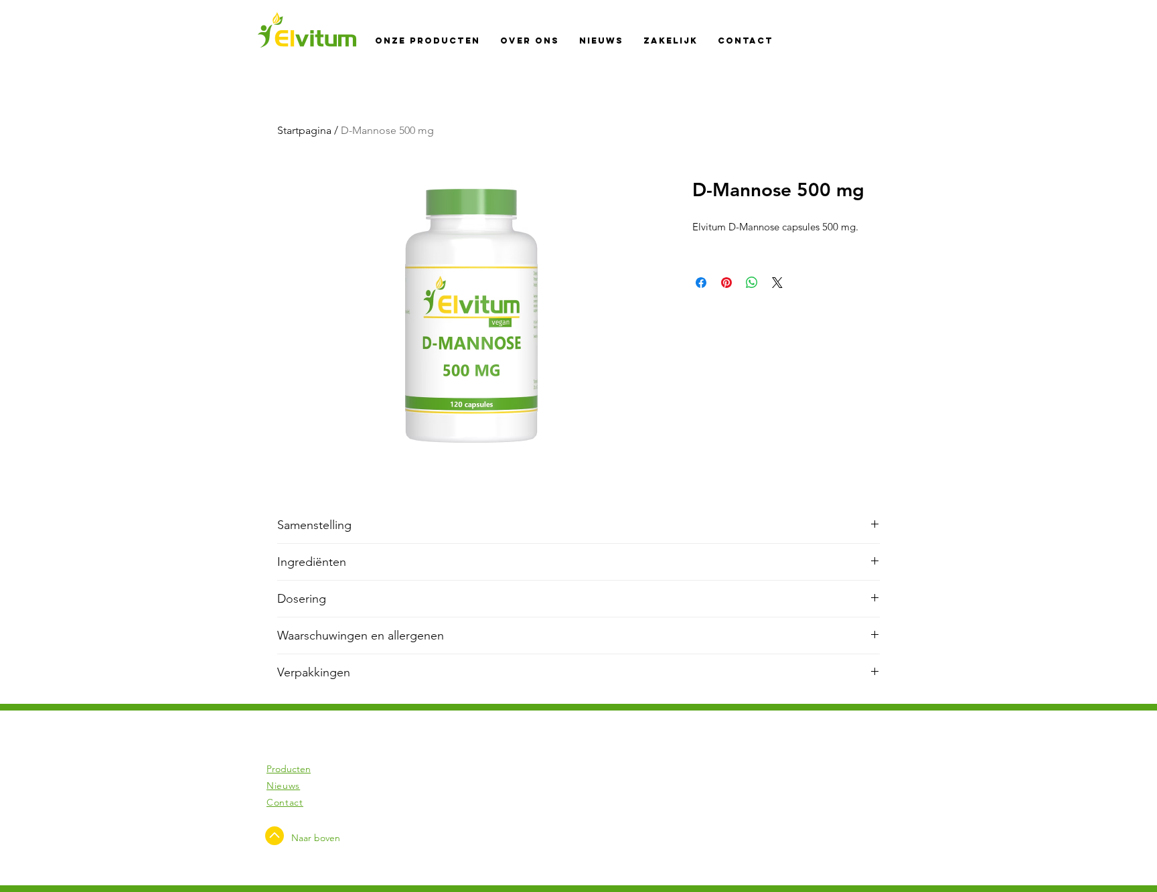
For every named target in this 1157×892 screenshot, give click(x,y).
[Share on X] (777, 283)
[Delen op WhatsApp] (752, 283)
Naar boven (315, 838)
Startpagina (304, 130)
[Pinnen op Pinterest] (726, 283)
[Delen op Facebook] (701, 283)
